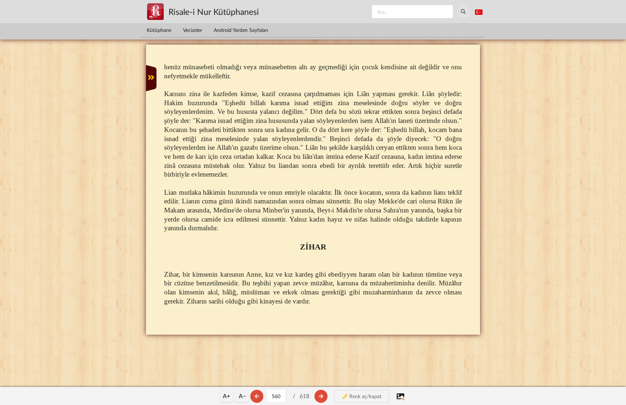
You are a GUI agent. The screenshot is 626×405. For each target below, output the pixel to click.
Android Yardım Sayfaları (241, 30)
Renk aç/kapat (364, 396)
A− (242, 395)
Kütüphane (159, 30)
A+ (226, 395)
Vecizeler (192, 30)
